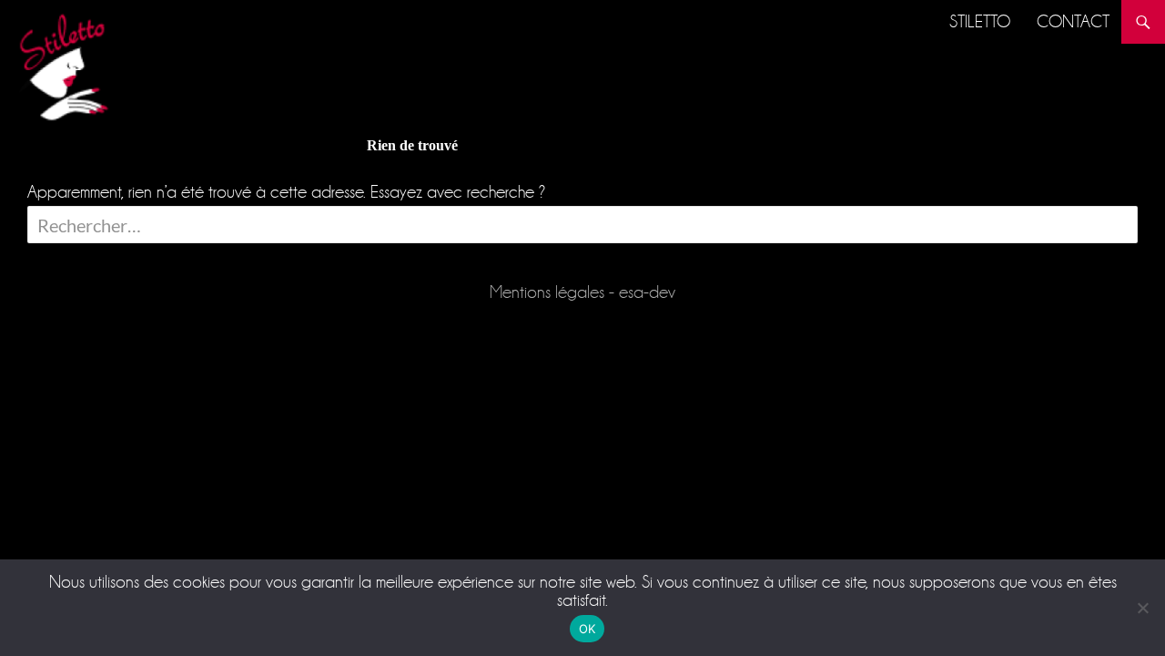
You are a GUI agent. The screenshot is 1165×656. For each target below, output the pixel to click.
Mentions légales (547, 292)
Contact (1073, 21)
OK (587, 628)
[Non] (1142, 608)
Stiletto (979, 21)
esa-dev (647, 292)
